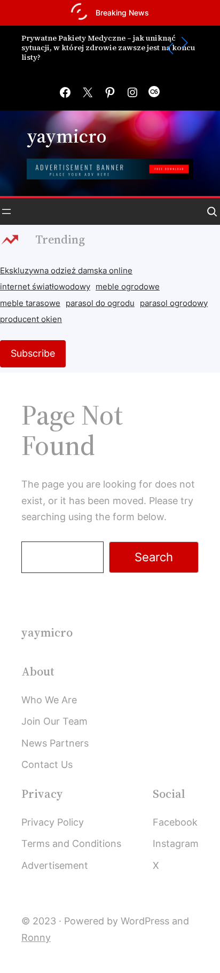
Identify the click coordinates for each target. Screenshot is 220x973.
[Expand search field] (212, 211)
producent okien (31, 319)
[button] (170, 48)
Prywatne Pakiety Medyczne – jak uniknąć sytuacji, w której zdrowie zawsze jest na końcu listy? (108, 47)
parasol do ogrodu (100, 303)
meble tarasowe (30, 303)
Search (154, 557)
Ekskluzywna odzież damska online (66, 271)
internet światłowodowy (45, 287)
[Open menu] (6, 211)
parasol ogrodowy (174, 303)
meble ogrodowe (128, 287)
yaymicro (66, 136)
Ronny (36, 937)
